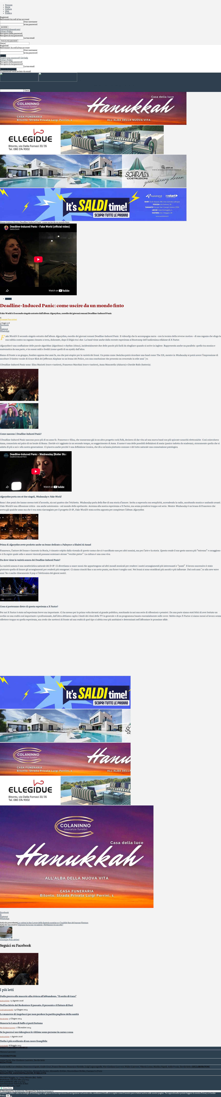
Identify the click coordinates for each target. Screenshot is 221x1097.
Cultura (8, 9)
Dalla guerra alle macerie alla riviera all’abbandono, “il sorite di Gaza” (38, 996)
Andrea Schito (4, 1001)
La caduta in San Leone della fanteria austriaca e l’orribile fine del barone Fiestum (53, 923)
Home (3, 222)
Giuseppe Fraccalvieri (8, 319)
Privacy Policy (6, 32)
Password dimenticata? (10, 30)
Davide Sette (4, 1019)
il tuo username (30, 22)
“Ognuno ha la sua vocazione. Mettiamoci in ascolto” (40, 925)
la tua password (30, 25)
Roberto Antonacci (45, 1091)
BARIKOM (19, 1091)
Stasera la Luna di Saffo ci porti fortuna (21, 1023)
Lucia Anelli (4, 1046)
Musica (16, 222)
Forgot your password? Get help (14, 58)
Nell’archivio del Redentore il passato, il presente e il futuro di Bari (36, 1005)
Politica (8, 13)
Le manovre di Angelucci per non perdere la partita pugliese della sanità (39, 1014)
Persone (8, 5)
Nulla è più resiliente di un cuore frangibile (23, 1041)
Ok (8, 1096)
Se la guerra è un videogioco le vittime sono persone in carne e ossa (36, 1032)
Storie (7, 7)
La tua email (29, 38)
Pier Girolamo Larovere (7, 1028)
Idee (7, 11)
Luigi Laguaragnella (6, 1010)
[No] (11, 1096)
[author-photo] (6, 938)
